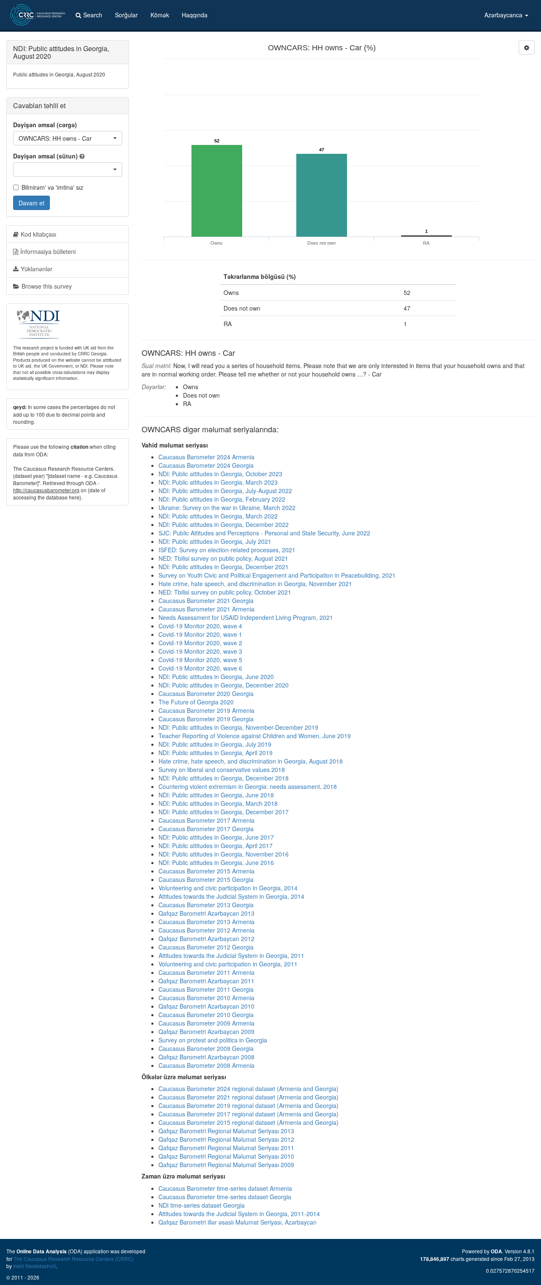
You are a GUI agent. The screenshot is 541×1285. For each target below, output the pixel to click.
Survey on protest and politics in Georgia (212, 1040)
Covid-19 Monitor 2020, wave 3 (200, 651)
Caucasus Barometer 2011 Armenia (206, 972)
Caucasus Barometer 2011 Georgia (206, 989)
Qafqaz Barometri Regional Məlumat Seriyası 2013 (226, 1131)
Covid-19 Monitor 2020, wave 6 (200, 668)
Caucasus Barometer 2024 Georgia (206, 465)
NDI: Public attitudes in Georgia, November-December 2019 (238, 727)
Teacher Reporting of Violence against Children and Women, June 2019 (254, 735)
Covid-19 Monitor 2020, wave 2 (200, 642)
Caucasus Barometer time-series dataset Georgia (224, 1196)
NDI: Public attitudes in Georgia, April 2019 (215, 752)
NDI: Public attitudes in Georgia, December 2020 (223, 685)
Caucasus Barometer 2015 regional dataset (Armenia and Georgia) (248, 1122)
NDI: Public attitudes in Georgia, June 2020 (216, 676)
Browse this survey (47, 286)
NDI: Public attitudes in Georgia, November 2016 (223, 854)
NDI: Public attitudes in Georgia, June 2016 (216, 862)
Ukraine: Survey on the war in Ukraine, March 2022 (226, 507)
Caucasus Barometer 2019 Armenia (206, 710)
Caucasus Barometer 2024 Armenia (206, 457)
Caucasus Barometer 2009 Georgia (206, 1048)
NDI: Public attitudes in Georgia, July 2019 (214, 744)
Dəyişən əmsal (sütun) (45, 156)
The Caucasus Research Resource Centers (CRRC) (74, 1258)
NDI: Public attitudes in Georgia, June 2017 (216, 837)
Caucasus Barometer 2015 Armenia (206, 871)
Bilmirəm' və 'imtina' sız (52, 187)
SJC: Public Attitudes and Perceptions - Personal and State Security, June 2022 (264, 533)
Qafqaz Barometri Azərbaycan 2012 (206, 938)
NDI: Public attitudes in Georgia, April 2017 (215, 845)
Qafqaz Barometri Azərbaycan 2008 (206, 1057)
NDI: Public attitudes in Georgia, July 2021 (214, 541)
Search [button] (92, 15)
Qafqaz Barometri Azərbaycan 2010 (206, 1006)
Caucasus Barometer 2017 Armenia (206, 820)
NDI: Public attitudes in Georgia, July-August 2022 (225, 490)
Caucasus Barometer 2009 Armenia (206, 1023)
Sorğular (126, 15)
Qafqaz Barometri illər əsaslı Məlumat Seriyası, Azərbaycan (237, 1222)
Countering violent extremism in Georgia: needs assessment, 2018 (247, 786)
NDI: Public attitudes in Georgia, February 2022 (221, 499)
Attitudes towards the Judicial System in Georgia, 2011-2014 (239, 1213)
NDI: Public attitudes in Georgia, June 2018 (216, 795)
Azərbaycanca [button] (504, 15)
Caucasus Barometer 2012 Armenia (206, 930)
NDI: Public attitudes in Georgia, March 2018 (218, 803)
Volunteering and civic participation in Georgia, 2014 (228, 888)
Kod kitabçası (38, 234)
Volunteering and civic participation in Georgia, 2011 (228, 964)
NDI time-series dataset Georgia (201, 1205)
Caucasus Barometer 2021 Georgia (206, 600)
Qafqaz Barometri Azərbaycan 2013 (206, 913)
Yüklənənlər (36, 269)
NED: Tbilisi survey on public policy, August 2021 (223, 558)
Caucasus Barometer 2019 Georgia (206, 719)
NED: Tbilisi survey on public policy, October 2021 (224, 592)
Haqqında (195, 15)
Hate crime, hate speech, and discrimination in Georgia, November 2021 (255, 583)
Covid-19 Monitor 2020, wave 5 (200, 659)
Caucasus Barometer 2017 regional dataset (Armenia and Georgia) (248, 1114)
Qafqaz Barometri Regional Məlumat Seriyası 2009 (226, 1164)
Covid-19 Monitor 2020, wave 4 (200, 626)
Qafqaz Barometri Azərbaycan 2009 (206, 1031)
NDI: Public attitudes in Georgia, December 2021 (223, 566)
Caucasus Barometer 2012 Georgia (206, 947)
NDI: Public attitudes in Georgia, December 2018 (223, 778)
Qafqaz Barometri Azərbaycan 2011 (206, 981)
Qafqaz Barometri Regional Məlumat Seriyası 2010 (226, 1156)
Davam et (31, 203)
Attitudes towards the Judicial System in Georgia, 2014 (231, 896)
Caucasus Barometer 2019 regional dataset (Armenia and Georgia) (248, 1105)
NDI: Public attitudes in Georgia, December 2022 (223, 524)
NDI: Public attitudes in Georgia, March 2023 (218, 482)
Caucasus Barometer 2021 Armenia (206, 609)
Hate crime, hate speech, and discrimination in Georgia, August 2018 (250, 761)
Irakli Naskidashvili (34, 1265)
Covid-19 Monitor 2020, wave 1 (200, 634)
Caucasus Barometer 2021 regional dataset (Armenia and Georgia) (248, 1097)
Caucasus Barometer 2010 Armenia (206, 997)
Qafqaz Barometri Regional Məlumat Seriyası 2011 (226, 1147)
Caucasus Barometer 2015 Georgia (206, 879)
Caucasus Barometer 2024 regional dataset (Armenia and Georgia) (248, 1088)
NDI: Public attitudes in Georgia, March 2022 (218, 516)
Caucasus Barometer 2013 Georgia (206, 904)
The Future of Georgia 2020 (196, 702)
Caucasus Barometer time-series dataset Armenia (225, 1188)
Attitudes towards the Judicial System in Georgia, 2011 (231, 955)
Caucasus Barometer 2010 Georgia (206, 1014)
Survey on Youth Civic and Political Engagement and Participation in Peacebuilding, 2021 (277, 575)
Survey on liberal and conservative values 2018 (221, 769)
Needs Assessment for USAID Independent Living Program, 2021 (245, 617)
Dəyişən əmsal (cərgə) (45, 124)
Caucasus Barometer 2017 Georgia (206, 828)
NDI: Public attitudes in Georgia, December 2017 (223, 812)
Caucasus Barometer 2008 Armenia (206, 1065)
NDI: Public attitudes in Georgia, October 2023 (220, 473)
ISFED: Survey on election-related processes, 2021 (226, 550)
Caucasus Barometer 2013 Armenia (206, 921)
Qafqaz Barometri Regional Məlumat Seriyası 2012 (226, 1139)
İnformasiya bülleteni (48, 251)
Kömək (159, 15)
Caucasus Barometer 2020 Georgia (206, 693)
